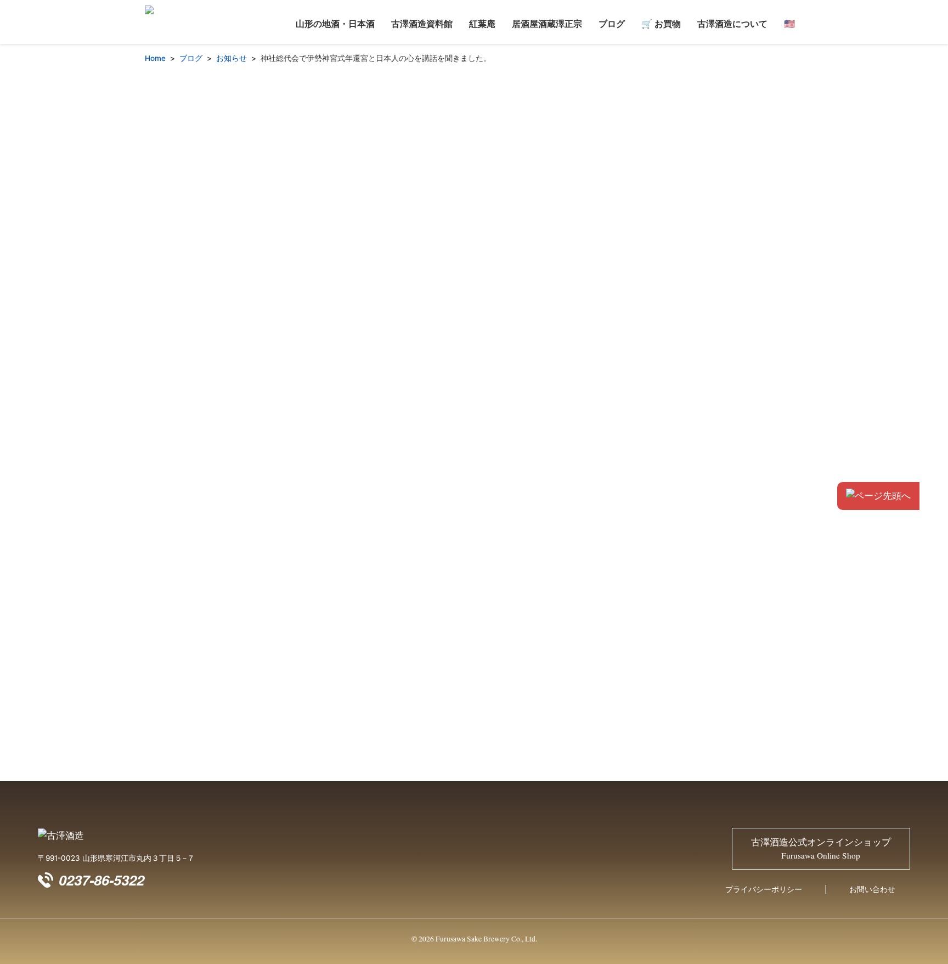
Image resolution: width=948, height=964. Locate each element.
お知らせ (231, 58)
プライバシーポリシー (763, 889)
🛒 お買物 (661, 23)
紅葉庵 (482, 23)
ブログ (612, 23)
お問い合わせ (872, 889)
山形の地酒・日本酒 (335, 23)
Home (155, 58)
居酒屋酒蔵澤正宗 (547, 23)
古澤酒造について (732, 23)
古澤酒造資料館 (422, 23)
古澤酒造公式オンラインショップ (821, 849)
